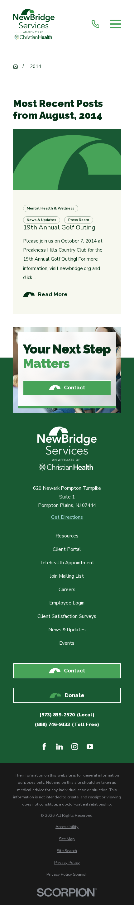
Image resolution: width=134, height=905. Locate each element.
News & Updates (67, 629)
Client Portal (67, 549)
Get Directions (67, 517)
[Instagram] (74, 746)
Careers (67, 589)
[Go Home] (15, 66)
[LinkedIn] (59, 746)
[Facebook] (44, 746)
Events (66, 643)
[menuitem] (67, 826)
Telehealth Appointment (67, 562)
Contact (74, 387)
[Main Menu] (115, 24)
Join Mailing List (67, 576)
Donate (74, 695)
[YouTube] (90, 746)
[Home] (34, 24)
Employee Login (66, 602)
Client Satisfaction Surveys (66, 616)
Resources (67, 535)
